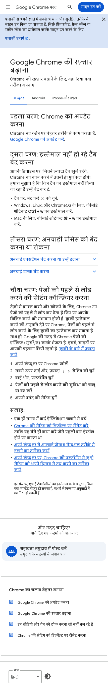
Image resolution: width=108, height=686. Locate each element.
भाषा (16, 670)
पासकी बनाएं (14, 38)
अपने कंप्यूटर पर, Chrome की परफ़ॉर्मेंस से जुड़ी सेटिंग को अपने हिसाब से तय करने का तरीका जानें (53, 464)
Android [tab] (38, 98)
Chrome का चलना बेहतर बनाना (36, 590)
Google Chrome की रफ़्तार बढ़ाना (44, 613)
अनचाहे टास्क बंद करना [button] (29, 271)
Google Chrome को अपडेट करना (43, 602)
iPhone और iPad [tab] (64, 98)
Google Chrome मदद (36, 7)
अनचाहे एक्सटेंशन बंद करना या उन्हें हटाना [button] (45, 259)
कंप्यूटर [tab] (18, 98)
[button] (8, 7)
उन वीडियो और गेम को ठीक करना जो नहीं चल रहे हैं (55, 624)
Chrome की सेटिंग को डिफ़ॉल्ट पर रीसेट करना (52, 635)
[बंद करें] (104, 20)
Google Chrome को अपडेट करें (37, 139)
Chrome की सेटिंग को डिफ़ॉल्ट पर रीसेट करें (51, 426)
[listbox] (25, 676)
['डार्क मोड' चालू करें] (48, 676)
